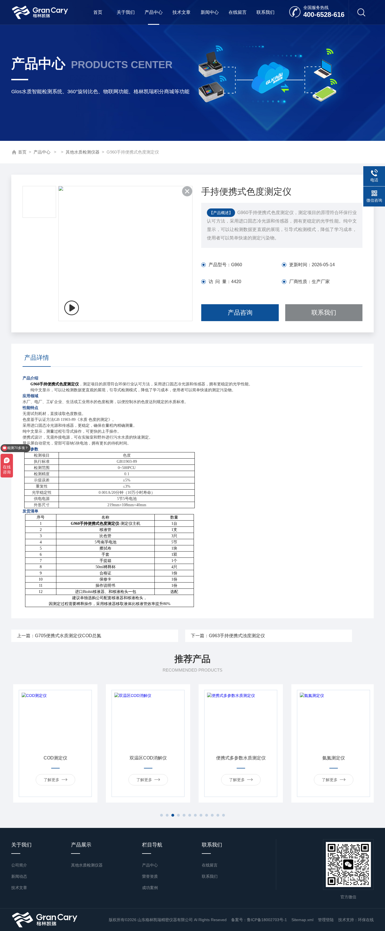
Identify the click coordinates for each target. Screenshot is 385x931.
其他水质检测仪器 (82, 152)
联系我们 (265, 12)
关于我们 (126, 12)
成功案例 (150, 887)
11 (217, 815)
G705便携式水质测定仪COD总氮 (68, 635)
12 (223, 815)
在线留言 (238, 12)
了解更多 (49, 779)
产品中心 (154, 12)
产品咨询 (240, 312)
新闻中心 (210, 12)
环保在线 (366, 919)
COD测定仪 (53, 758)
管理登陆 (326, 919)
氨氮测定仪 (331, 758)
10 (212, 815)
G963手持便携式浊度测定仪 (237, 635)
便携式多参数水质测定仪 (239, 758)
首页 (97, 12)
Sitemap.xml (302, 919)
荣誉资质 (150, 876)
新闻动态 (19, 876)
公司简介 (19, 865)
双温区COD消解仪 (146, 758)
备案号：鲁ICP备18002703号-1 (259, 919)
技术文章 (181, 12)
